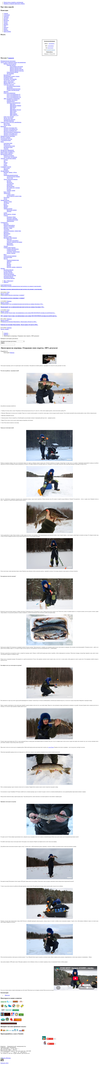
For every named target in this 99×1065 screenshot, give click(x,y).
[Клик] (10, 58)
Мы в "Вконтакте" (8, 280)
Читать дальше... (5, 293)
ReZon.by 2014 (4, 1063)
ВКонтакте (7, 995)
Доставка (6, 17)
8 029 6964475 (51, 43)
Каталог (6, 19)
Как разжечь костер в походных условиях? (13, 298)
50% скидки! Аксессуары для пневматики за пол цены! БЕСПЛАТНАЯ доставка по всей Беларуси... (29, 316)
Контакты (6, 20)
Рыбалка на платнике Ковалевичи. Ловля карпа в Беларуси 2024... (19, 324)
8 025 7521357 (50, 47)
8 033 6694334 (51, 45)
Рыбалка (6, 30)
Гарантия (6, 16)
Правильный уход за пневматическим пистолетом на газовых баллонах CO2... (22, 307)
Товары (6, 23)
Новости (6, 27)
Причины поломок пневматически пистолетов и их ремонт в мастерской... (21, 289)
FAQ (5, 26)
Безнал (5, 28)
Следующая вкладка (6, 285)
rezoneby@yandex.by (51, 49)
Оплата (6, 21)
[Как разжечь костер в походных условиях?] (12, 295)
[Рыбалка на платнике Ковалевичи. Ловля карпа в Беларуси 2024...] (19, 321)
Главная (6, 13)
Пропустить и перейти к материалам (13, 2)
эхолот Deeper (51, 747)
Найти (2, 343)
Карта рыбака (7, 31)
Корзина (6, 24)
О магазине (7, 14)
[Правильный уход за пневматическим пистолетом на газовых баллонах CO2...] (22, 304)
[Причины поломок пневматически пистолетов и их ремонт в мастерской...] (21, 286)
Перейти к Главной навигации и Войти (14, 3)
